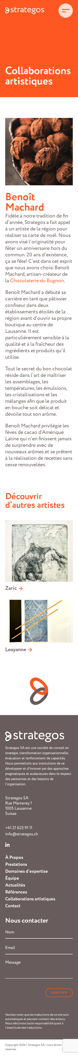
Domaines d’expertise (26, 871)
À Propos (14, 857)
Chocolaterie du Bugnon (37, 281)
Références (16, 892)
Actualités (15, 885)
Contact (12, 906)
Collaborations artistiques (30, 899)
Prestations (16, 864)
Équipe (12, 878)
